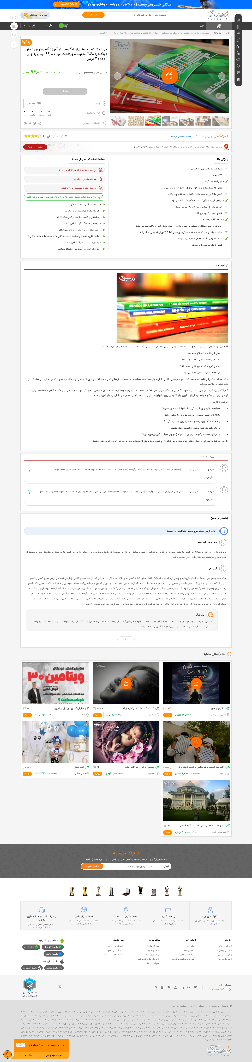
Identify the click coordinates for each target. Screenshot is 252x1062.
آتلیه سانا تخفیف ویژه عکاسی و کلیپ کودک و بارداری (200, 767)
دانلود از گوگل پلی (51, 947)
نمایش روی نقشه (35, 147)
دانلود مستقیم (52, 968)
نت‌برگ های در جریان (114, 946)
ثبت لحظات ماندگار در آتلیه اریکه (138, 708)
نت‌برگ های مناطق (115, 950)
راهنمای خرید (153, 950)
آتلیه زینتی (79, 767)
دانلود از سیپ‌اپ (30, 968)
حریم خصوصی (224, 955)
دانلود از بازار (29, 947)
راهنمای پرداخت (152, 955)
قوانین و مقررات (223, 950)
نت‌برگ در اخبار (224, 959)
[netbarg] (219, 1050)
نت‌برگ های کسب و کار (113, 955)
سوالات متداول (152, 963)
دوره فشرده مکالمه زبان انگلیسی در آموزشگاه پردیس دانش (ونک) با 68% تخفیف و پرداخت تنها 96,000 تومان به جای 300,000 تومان (66, 54)
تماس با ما (190, 946)
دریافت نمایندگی (187, 955)
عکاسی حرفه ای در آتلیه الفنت (139, 767)
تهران (202, 25)
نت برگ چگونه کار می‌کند (148, 959)
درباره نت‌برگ (224, 946)
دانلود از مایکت (51, 954)
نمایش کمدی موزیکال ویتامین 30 (68, 708)
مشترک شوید (92, 866)
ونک (98, 103)
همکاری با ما (189, 950)
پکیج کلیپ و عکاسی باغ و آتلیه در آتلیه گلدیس (201, 826)
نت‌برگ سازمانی (152, 946)
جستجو (93, 15)
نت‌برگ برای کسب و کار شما (183, 959)
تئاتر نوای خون (217, 708)
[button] (117, 76)
